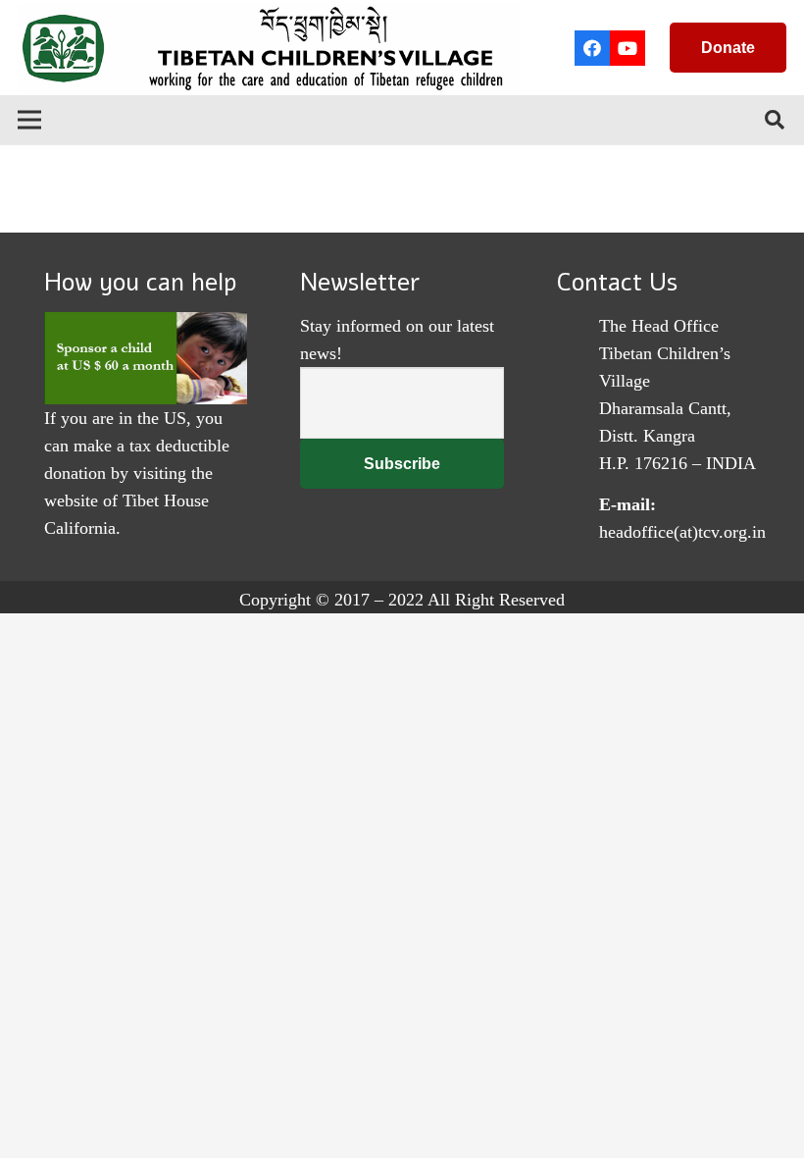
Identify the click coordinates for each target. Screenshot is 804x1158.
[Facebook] (592, 48)
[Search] (774, 119)
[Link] (269, 48)
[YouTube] (627, 48)
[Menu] (30, 119)
